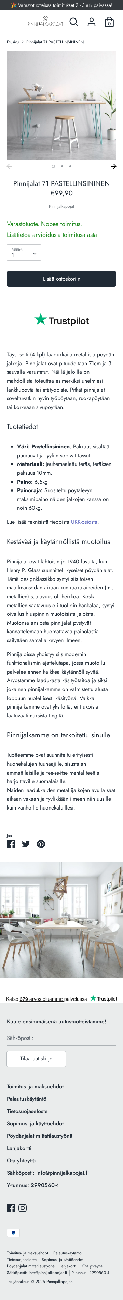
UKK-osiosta (84, 522)
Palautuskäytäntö (26, 1099)
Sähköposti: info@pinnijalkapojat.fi (48, 1173)
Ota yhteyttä (21, 1160)
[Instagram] (22, 1208)
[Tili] (91, 19)
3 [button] (70, 166)
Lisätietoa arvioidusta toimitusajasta (52, 234)
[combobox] (24, 252)
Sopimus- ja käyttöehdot (35, 1123)
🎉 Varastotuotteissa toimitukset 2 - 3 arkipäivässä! (61, 5)
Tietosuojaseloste (27, 1111)
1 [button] (53, 166)
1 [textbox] (13, 255)
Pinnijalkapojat (61, 206)
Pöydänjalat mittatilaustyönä (39, 1136)
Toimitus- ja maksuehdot (35, 1087)
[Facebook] (11, 1208)
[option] (61, 105)
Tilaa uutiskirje (36, 1058)
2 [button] (62, 166)
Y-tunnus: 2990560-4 (33, 1185)
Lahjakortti (19, 1148)
